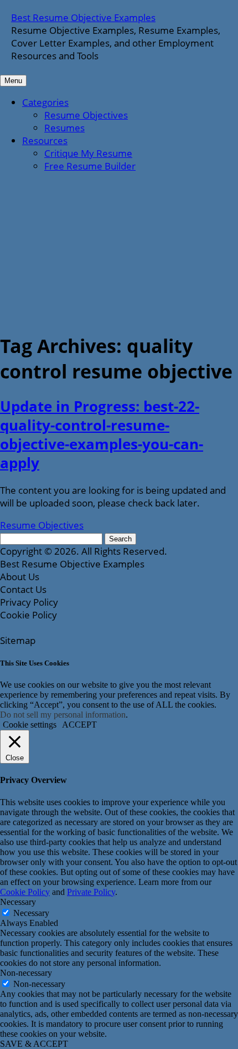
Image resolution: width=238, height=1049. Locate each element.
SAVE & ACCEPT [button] (34, 1043)
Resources (45, 140)
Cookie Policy (25, 892)
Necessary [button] (18, 902)
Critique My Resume (88, 153)
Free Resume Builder (90, 166)
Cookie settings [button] (29, 724)
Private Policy (91, 892)
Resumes (64, 127)
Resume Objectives (86, 115)
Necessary (31, 913)
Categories (45, 102)
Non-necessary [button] (26, 973)
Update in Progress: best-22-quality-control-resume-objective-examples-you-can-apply (101, 434)
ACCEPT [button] (79, 724)
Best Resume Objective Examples (83, 17)
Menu (13, 80)
